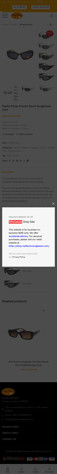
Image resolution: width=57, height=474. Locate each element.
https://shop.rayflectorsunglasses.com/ (29, 246)
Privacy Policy (18, 257)
